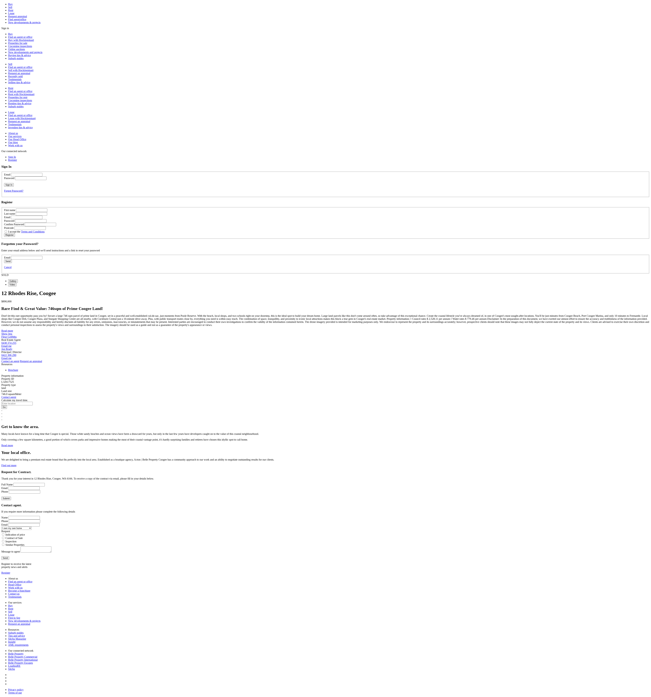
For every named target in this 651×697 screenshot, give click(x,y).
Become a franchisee (19, 590)
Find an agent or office (20, 37)
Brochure (13, 370)
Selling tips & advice (19, 82)
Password (9, 178)
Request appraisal (17, 16)
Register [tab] (12, 160)
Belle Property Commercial (22, 656)
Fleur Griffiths (9, 336)
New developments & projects (24, 22)
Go (4, 407)
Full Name (7, 484)
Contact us (13, 593)
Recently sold (15, 76)
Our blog (13, 142)
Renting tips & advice (19, 103)
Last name (9, 213)
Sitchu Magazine (17, 638)
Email (7, 174)
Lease (11, 13)
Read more (7, 330)
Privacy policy (16, 689)
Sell (10, 7)
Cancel (8, 267)
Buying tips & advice (19, 55)
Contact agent (8, 397)
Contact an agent (10, 361)
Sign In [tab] (12, 156)
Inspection (10, 541)
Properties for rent (17, 97)
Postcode (9, 227)
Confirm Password (14, 224)
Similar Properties (14, 544)
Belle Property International (23, 659)
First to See (14, 617)
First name (9, 210)
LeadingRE (14, 665)
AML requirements (18, 644)
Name (4, 517)
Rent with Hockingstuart (21, 94)
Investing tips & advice (20, 127)
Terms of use (15, 692)
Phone (4, 491)
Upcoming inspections (20, 46)
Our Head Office (17, 139)
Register (5, 572)
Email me (6, 346)
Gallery (12, 281)
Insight (11, 641)
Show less (6, 333)
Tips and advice (16, 635)
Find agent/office (17, 19)
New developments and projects (25, 52)
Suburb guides (16, 58)
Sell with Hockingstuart (20, 70)
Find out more (8, 465)
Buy (10, 4)
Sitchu (11, 669)
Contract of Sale (14, 538)
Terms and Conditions (33, 231)
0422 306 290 (8, 355)
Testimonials (15, 79)
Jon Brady (6, 349)
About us (13, 133)
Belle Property (16, 653)
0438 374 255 (8, 342)
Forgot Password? (13, 190)
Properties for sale (17, 43)
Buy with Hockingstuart (21, 40)
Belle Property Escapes (20, 662)
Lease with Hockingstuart (22, 118)
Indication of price (15, 534)
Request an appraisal (19, 73)
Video (12, 284)
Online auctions (16, 49)
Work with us (15, 145)
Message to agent (10, 551)
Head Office (14, 584)
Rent (10, 10)
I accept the (26, 231)
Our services (15, 136)
